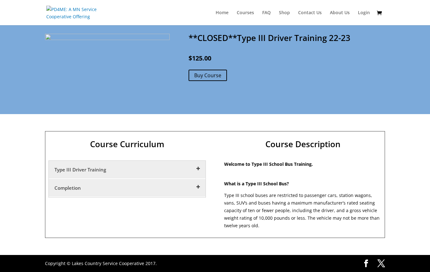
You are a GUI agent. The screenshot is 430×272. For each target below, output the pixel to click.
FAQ (266, 12)
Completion (67, 188)
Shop (284, 12)
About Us (340, 12)
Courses (245, 12)
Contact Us (310, 12)
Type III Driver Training (80, 169)
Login (364, 12)
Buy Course (207, 75)
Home (222, 12)
